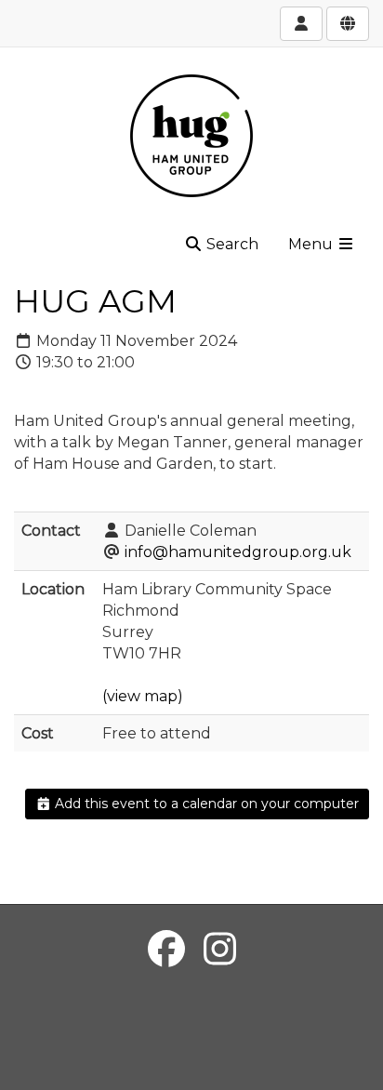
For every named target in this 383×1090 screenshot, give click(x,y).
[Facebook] (166, 949)
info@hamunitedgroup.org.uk (238, 552)
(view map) (142, 696)
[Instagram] (220, 949)
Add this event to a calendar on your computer (205, 803)
